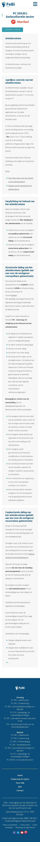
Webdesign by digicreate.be (25, 827)
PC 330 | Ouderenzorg (20, 703)
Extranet (14, 295)
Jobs (20, 786)
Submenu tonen (12, 29)
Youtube (22, 832)
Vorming (20, 697)
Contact (20, 790)
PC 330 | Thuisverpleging (20, 741)
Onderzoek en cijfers (20, 779)
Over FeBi (20, 783)
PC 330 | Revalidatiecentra (20, 745)
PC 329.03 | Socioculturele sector (20, 760)
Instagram (26, 832)
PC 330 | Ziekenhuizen (20, 700)
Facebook (14, 832)
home (20, 775)
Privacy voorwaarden (10, 825)
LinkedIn (18, 832)
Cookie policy (25, 825)
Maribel (20, 732)
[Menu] (35, 4)
